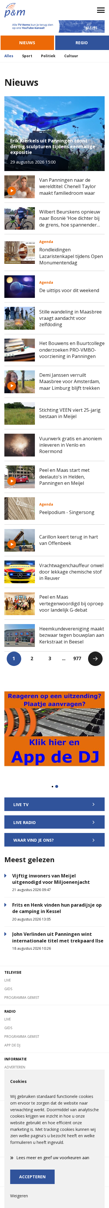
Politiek (48, 55)
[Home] (27, 10)
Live (7, 980)
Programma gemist (21, 997)
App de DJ (12, 1045)
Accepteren (32, 1176)
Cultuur (71, 55)
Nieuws (27, 42)
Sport (27, 55)
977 (77, 658)
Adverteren (14, 1067)
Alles (8, 55)
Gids (8, 988)
